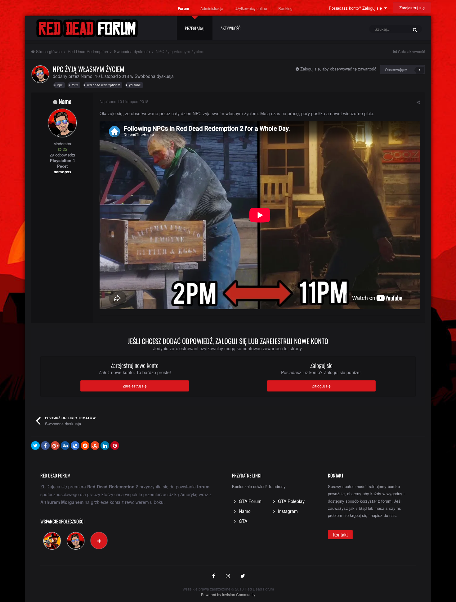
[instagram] (228, 576)
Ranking (285, 8)
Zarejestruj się (412, 8)
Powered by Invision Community (228, 594)
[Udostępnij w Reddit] (85, 445)
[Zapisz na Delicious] (75, 445)
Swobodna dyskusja (154, 76)
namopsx (62, 171)
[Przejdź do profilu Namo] (40, 74)
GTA (243, 521)
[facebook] (213, 576)
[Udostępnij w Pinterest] (114, 445)
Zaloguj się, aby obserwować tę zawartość (338, 69)
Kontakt (340, 535)
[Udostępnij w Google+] (55, 445)
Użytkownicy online (251, 8)
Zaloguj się (321, 385)
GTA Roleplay (291, 501)
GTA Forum (250, 501)
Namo (86, 76)
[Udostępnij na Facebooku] (45, 445)
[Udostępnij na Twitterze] (35, 445)
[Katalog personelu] (99, 540)
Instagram (288, 511)
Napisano (124, 101)
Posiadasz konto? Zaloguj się (356, 8)
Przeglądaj (194, 28)
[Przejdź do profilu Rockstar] (52, 541)
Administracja (211, 8)
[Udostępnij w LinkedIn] (105, 445)
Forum (183, 8)
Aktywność (230, 28)
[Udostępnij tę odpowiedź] (418, 102)
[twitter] (242, 576)
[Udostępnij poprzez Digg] (65, 445)
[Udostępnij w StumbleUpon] (95, 445)
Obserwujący (396, 69)
